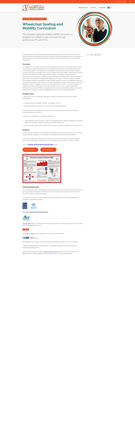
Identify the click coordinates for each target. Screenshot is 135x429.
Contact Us (93, 7)
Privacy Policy (102, 7)
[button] (108, 8)
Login (130, 1)
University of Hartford (28, 233)
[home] (33, 7)
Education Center (83, 7)
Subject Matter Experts (51, 251)
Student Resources (47, 149)
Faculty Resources (29, 149)
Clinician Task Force (28, 223)
